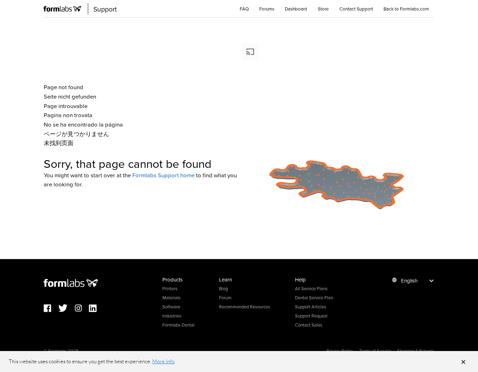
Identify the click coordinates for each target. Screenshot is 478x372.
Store (323, 9)
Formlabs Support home (163, 175)
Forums (266, 9)
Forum (225, 297)
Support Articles (310, 306)
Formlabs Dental (178, 325)
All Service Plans (311, 288)
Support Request (311, 316)
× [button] (463, 361)
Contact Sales (308, 325)
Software (171, 306)
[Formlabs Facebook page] (51, 308)
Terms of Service (375, 351)
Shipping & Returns (415, 351)
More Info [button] (163, 361)
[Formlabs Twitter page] (66, 308)
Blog (223, 288)
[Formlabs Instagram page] (82, 308)
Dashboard (296, 9)
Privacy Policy (339, 351)
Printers (169, 288)
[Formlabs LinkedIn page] (96, 308)
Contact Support (356, 9)
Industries (171, 316)
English (409, 280)
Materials (171, 297)
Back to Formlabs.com (406, 9)
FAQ (244, 9)
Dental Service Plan (314, 297)
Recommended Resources (244, 306)
